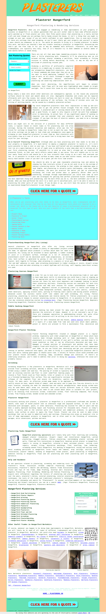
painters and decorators (54, 545)
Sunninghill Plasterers (65, 575)
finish (10, 130)
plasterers (65, 134)
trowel (86, 108)
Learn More (82, 613)
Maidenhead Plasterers (28, 575)
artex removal (89, 545)
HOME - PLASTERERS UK (53, 593)
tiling (80, 532)
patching (71, 357)
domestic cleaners (15, 536)
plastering (36, 81)
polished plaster (88, 543)
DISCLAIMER (94, 15)
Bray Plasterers (81, 573)
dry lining (41, 536)
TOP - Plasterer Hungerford (19, 585)
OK (89, 613)
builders (60, 532)
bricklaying (23, 545)
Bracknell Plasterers (42, 573)
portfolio (46, 66)
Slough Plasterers (89, 578)
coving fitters (46, 541)
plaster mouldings (29, 543)
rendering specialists (74, 541)
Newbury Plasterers (46, 575)
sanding (92, 114)
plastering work (51, 56)
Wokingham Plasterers (63, 573)
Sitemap (9, 599)
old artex (69, 126)
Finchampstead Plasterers (68, 578)
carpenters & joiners (60, 539)
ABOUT (81, 15)
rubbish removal (58, 543)
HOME (71, 15)
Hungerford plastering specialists (37, 435)
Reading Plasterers (71, 580)
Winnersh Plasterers (47, 578)
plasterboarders (28, 534)
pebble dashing (77, 320)
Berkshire (12, 456)
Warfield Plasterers (89, 580)
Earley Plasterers (15, 580)
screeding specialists (17, 541)
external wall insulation (59, 534)
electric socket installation (71, 536)
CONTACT (87, 15)
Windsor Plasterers (19, 582)
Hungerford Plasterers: (17, 30)
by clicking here (48, 300)
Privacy (97, 599)
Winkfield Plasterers (53, 580)
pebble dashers (28, 539)
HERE (59, 482)
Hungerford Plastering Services (26, 489)
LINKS (76, 15)
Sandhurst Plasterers (33, 580)
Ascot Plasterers (83, 575)
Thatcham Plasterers (27, 578)
